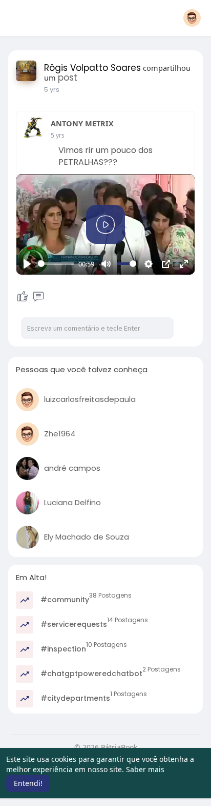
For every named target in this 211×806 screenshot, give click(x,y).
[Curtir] (22, 296)
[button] (192, 18)
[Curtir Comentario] (30, 296)
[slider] (56, 263)
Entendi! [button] (28, 783)
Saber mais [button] (145, 769)
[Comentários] (38, 296)
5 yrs (51, 89)
